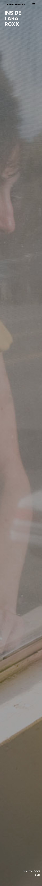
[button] (30, 4)
